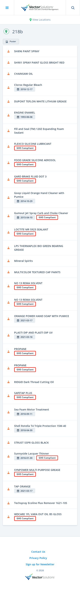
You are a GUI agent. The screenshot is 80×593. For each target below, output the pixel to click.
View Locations (41, 19)
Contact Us (38, 551)
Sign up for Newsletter (40, 564)
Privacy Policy (38, 558)
